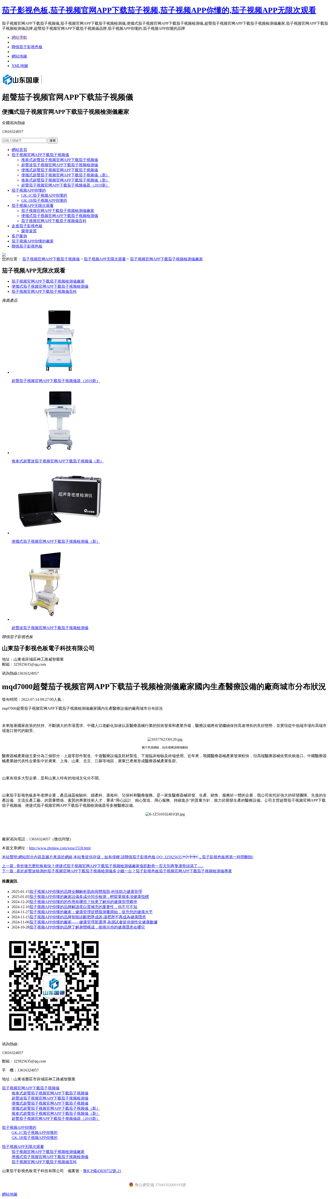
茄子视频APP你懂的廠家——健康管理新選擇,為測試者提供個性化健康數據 (93, 922)
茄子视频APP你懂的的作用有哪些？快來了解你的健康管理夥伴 (83, 902)
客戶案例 (19, 236)
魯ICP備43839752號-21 (102, 1171)
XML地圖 (20, 66)
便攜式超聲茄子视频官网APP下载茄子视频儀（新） (65, 175)
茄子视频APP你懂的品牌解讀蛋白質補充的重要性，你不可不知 (83, 907)
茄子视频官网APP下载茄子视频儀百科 (53, 221)
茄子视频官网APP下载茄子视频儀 (40, 155)
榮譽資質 (29, 231)
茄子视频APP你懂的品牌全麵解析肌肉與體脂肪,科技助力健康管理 (85, 892)
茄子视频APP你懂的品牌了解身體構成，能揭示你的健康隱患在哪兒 (87, 927)
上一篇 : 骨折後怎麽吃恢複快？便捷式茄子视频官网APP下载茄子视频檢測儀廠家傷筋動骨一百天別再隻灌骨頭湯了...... (102, 866)
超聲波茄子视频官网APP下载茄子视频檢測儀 (59, 165)
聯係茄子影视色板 (27, 47)
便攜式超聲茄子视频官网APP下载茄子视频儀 (59, 170)
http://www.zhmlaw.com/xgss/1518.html (60, 848)
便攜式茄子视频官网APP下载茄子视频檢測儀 (59, 216)
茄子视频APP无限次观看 (33, 206)
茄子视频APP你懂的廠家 (33, 241)
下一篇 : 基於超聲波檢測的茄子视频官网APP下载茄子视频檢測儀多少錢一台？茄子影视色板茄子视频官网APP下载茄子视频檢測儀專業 (117, 871)
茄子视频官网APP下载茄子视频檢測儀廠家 (57, 211)
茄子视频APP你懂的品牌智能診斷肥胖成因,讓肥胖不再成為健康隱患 (87, 917)
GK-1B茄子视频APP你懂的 (44, 200)
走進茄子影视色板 (27, 226)
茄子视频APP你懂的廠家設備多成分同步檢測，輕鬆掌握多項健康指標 (89, 897)
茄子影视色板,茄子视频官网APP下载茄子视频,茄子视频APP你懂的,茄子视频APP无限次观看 (159, 10)
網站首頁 (19, 150)
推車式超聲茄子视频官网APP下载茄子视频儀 (59, 160)
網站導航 (19, 37)
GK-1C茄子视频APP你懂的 (44, 195)
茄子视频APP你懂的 (29, 190)
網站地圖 (19, 56)
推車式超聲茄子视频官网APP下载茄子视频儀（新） (65, 180)
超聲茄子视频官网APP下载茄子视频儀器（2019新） (65, 185)
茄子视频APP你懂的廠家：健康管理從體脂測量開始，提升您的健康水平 (91, 912)
